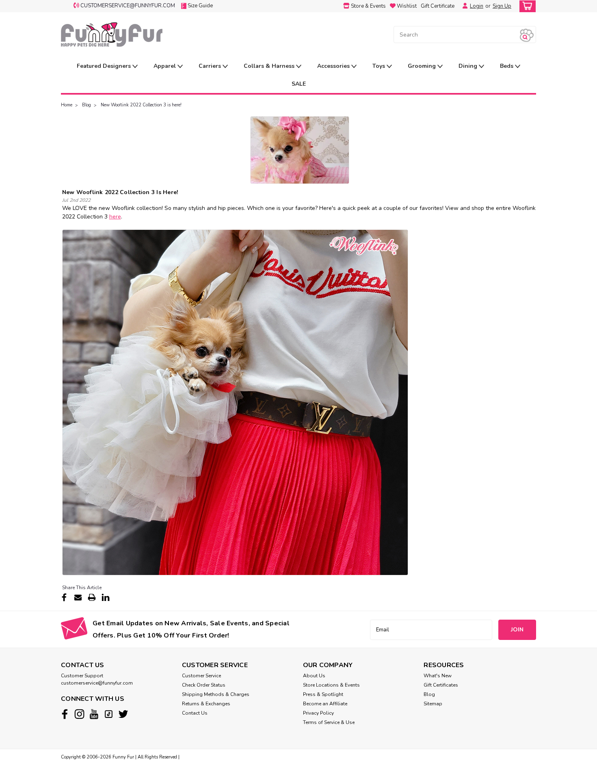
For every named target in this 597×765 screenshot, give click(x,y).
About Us (314, 675)
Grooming (422, 66)
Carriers (211, 66)
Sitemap (433, 703)
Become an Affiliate (325, 703)
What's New (438, 675)
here (115, 216)
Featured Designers (104, 66)
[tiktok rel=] (109, 714)
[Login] (463, 6)
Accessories (334, 66)
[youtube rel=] (94, 714)
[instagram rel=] (79, 714)
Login (476, 6)
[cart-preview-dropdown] (525, 6)
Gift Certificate (437, 6)
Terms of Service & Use (329, 722)
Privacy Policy (318, 713)
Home (66, 105)
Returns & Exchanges (206, 703)
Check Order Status (203, 685)
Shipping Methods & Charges (215, 694)
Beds (507, 66)
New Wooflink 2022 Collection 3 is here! (141, 105)
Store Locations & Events (331, 685)
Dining (469, 66)
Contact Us (195, 713)
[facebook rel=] (65, 714)
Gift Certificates (441, 685)
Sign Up (502, 6)
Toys (379, 66)
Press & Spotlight (323, 694)
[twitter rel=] (123, 714)
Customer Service (201, 675)
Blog (86, 105)
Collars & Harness (270, 66)
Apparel (165, 66)
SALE (299, 84)
